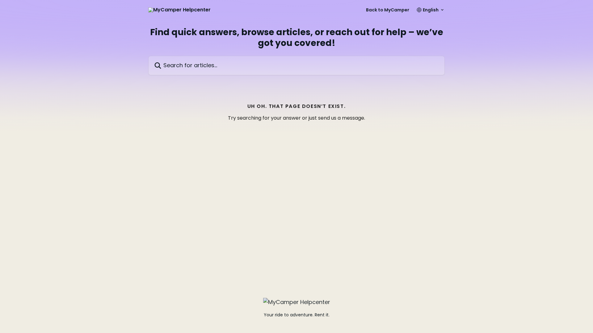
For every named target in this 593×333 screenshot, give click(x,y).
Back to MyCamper (387, 10)
